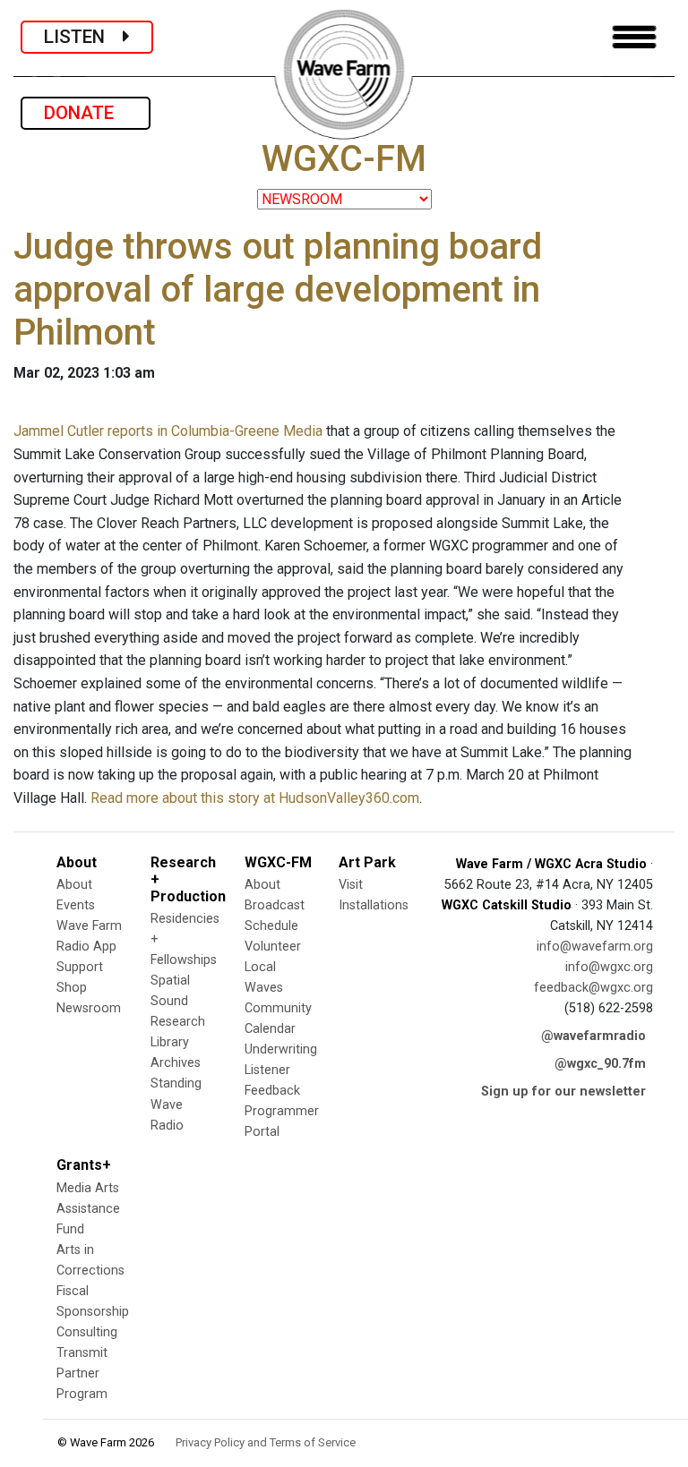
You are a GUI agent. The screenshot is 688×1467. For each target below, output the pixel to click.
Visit (351, 884)
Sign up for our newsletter (563, 1091)
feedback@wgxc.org (593, 987)
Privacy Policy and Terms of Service (266, 1442)
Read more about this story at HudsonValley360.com (254, 797)
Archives (175, 1062)
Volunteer (273, 946)
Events (75, 905)
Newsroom (88, 1008)
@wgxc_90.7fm (600, 1063)
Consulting (86, 1332)
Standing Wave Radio (176, 1104)
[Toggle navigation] (634, 37)
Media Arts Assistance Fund (88, 1209)
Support (79, 967)
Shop (71, 987)
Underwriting (281, 1049)
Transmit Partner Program (82, 1373)
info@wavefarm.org (595, 946)
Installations (373, 905)
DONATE (85, 113)
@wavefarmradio (593, 1036)
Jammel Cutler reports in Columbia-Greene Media (167, 430)
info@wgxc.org (609, 967)
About (74, 884)
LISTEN (83, 36)
